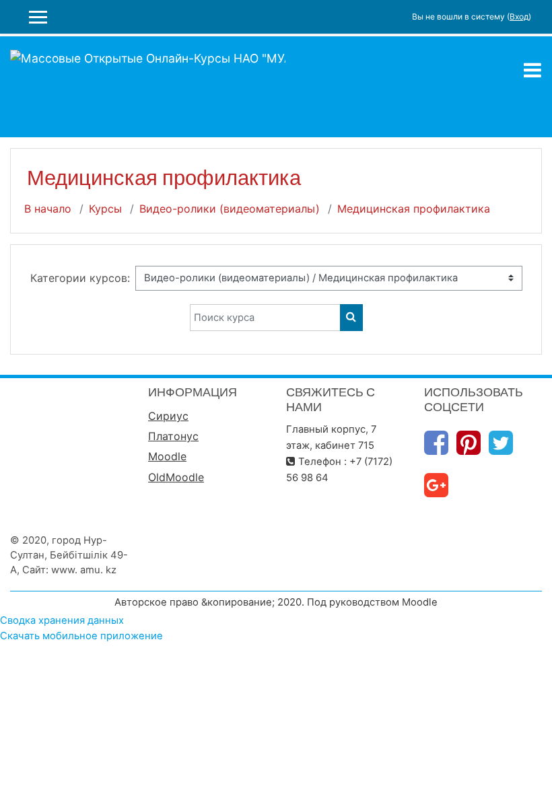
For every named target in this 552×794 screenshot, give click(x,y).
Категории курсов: (80, 278)
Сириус (168, 416)
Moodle (167, 456)
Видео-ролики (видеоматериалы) (229, 208)
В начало (47, 208)
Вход (519, 16)
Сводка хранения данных (62, 620)
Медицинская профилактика (413, 208)
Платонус (173, 436)
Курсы (105, 208)
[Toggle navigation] (532, 70)
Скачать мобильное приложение (81, 636)
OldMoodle (176, 477)
